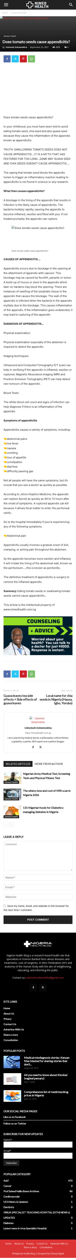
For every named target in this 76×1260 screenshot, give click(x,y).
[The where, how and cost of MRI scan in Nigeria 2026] (12, 794)
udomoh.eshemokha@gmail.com (45, 977)
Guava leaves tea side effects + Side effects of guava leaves (20, 699)
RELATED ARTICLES (18, 763)
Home (5, 12)
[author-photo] (38, 722)
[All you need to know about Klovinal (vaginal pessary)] (12, 1079)
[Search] (71, 5)
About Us (9, 1013)
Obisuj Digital (57, 1253)
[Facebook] (7, 58)
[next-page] (11, 824)
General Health (18, 12)
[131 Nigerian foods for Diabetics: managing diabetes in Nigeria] (12, 812)
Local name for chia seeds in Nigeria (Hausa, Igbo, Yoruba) (56, 699)
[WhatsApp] (31, 58)
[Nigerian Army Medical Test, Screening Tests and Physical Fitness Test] (12, 778)
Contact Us (10, 1024)
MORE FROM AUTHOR (49, 763)
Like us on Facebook (15, 1116)
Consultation (11, 1040)
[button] (6, 5)
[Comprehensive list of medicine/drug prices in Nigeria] (12, 1096)
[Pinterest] (23, 58)
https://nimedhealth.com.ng (38, 733)
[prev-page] (6, 824)
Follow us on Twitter (15, 1123)
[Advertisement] (38, 89)
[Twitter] (15, 58)
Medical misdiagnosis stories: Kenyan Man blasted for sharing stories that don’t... (46, 1061)
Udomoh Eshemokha (16, 47)
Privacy (7, 1018)
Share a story (11, 1034)
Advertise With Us (14, 1029)
